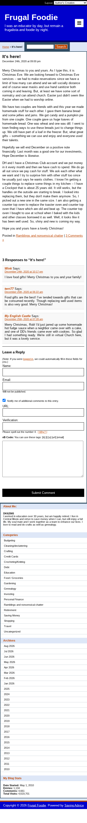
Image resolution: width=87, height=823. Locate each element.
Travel (7, 626)
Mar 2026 (9, 672)
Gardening (10, 583)
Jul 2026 (8, 651)
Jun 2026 (9, 656)
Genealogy (10, 588)
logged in (28, 359)
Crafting (8, 551)
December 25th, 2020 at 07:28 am (24, 319)
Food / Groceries (13, 578)
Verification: (10, 420)
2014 (7, 747)
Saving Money (12, 615)
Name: (7, 366)
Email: (7, 380)
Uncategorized (12, 631)
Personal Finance (14, 599)
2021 (7, 710)
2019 (7, 721)
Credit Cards (11, 556)
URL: (6, 406)
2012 (7, 758)
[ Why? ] (42, 431)
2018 (7, 726)
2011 (6, 763)
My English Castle (18, 316)
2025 (7, 688)
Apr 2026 (9, 667)
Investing (9, 594)
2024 (7, 694)
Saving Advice (74, 805)
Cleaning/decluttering (15, 545)
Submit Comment (43, 493)
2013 (7, 753)
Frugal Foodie (37, 805)
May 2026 (9, 662)
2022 (7, 704)
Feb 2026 (9, 678)
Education (9, 572)
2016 (7, 737)
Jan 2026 (9, 683)
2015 (7, 742)
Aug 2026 (9, 646)
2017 (7, 731)
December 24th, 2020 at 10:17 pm (24, 271)
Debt (6, 567)
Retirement (10, 610)
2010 (7, 769)
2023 (7, 699)
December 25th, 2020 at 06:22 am (24, 291)
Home (5, 46)
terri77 (9, 288)
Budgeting (9, 540)
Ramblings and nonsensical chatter (23, 604)
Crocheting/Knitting (14, 561)
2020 (7, 715)
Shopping (9, 620)
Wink (8, 268)
